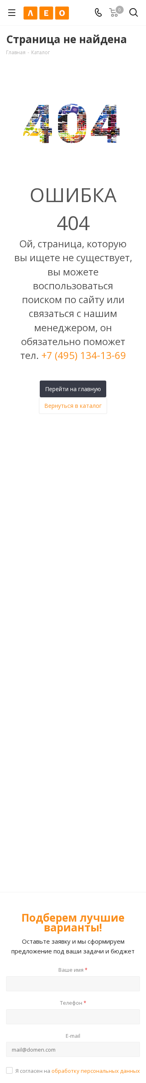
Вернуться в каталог (73, 405)
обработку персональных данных (96, 1070)
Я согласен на (77, 1070)
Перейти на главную (73, 389)
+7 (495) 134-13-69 (83, 355)
